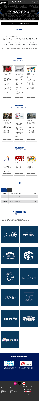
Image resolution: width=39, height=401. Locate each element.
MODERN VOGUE (10, 302)
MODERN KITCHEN (28, 281)
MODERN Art (10, 323)
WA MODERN (10, 239)
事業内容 (12, 387)
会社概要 (3, 390)
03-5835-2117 (28, 389)
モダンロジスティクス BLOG (14, 393)
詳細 (35, 193)
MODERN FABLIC (28, 239)
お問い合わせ (4, 391)
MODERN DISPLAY (28, 302)
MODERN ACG (28, 323)
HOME (3, 387)
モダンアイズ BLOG (4, 392)
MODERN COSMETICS (10, 260)
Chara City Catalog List (10, 344)
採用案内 (12, 390)
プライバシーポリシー (14, 391)
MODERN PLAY (10, 281)
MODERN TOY (28, 260)
